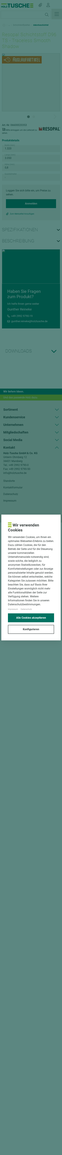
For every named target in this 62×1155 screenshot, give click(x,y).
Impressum (13, 609)
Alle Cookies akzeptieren (31, 617)
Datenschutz (26, 609)
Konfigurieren (31, 629)
